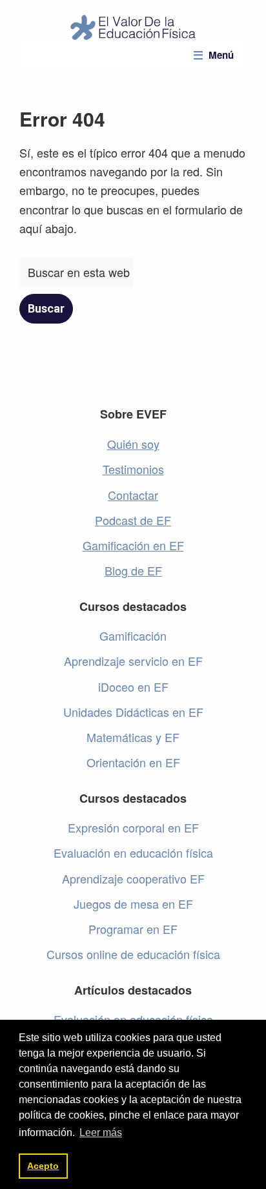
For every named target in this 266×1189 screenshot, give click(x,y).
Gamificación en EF (133, 545)
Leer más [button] (100, 1132)
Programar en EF (133, 928)
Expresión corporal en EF (133, 827)
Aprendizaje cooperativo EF (133, 878)
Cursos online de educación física (133, 954)
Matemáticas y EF (133, 737)
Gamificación (133, 635)
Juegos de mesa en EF (133, 903)
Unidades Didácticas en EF (133, 711)
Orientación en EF (133, 762)
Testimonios (133, 468)
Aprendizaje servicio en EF (133, 660)
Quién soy (133, 443)
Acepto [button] (43, 1166)
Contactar (133, 494)
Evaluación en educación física (133, 852)
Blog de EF (133, 570)
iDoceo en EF (133, 686)
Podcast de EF (133, 520)
